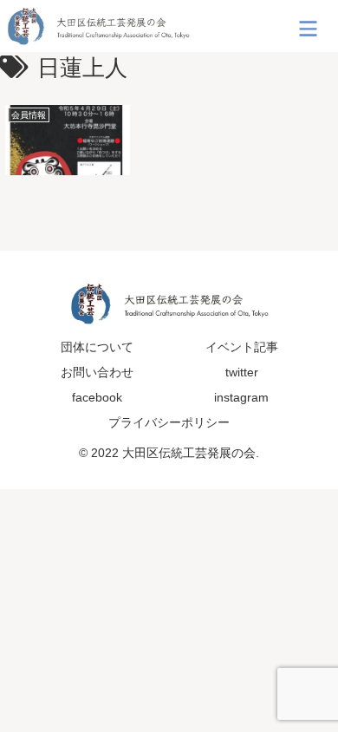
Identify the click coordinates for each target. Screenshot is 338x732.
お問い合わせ (97, 372)
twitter (241, 372)
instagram (241, 397)
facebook (97, 397)
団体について (97, 347)
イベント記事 (241, 347)
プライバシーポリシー (169, 422)
